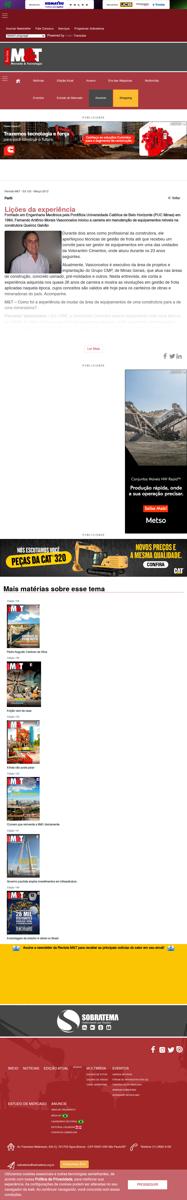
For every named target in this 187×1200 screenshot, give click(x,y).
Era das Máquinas (120, 80)
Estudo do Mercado (70, 98)
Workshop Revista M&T (126, 1095)
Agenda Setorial (122, 1075)
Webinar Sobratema (124, 1090)
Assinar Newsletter (18, 28)
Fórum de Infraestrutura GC (130, 1080)
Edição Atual (65, 80)
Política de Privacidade (54, 1179)
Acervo (91, 80)
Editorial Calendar (63, 1127)
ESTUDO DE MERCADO (27, 1104)
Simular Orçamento (63, 1110)
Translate (80, 35)
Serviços (64, 28)
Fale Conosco (44, 28)
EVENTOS (120, 1068)
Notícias (38, 80)
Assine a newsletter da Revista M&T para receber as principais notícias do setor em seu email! (93, 948)
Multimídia (152, 80)
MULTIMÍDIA (96, 1068)
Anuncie (100, 98)
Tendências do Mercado (127, 1085)
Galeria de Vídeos (97, 1080)
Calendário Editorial (64, 1122)
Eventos (38, 98)
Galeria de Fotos (96, 1075)
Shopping (125, 98)
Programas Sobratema (89, 28)
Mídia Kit (56, 1116)
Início (13, 1068)
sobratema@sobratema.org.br (35, 1165)
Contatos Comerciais (64, 1133)
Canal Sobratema (96, 1085)
